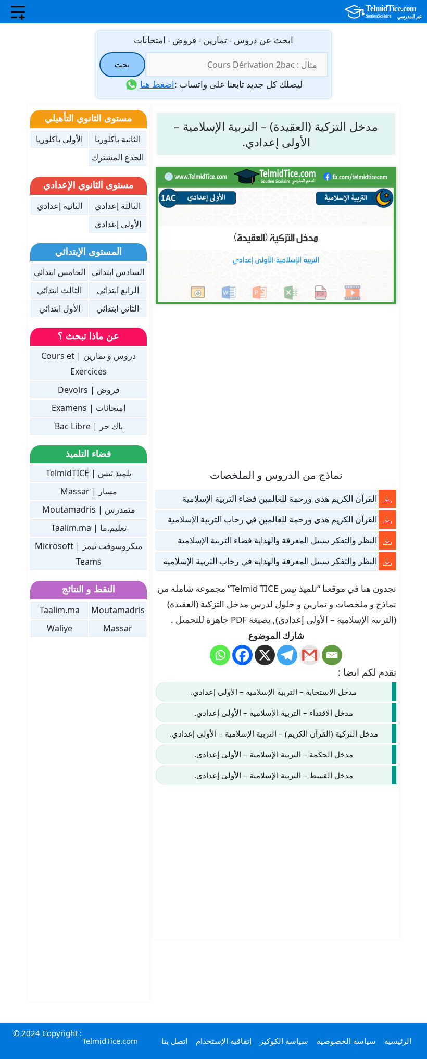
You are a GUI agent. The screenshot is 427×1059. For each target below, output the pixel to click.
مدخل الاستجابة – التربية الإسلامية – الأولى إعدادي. (274, 692)
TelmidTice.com (110, 1041)
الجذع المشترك (118, 157)
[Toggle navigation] (18, 12)
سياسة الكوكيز (284, 1041)
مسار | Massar (88, 491)
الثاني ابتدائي (117, 308)
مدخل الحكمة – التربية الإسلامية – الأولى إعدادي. (273, 754)
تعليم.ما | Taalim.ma (89, 527)
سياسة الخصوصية (346, 1041)
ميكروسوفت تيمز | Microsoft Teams (89, 553)
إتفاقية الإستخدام (224, 1041)
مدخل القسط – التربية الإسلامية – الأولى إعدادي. (273, 775)
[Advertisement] (276, 385)
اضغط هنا (157, 84)
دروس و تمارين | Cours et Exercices (88, 363)
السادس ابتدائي (118, 272)
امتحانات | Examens (88, 408)
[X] (265, 655)
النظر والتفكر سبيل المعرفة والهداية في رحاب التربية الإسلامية (270, 561)
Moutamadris (118, 610)
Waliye (59, 628)
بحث (122, 64)
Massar (117, 628)
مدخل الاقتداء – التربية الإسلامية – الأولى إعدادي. (273, 712)
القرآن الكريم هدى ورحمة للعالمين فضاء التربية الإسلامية (279, 498)
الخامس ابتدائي (59, 272)
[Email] (332, 655)
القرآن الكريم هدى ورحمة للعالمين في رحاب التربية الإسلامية (272, 519)
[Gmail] (309, 655)
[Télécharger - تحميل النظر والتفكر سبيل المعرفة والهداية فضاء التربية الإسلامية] (387, 540)
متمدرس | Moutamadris (88, 509)
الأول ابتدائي (59, 308)
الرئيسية (397, 1041)
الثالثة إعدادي (118, 205)
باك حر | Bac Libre (89, 426)
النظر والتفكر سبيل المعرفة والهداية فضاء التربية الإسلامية (277, 540)
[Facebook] (242, 655)
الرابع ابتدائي (118, 290)
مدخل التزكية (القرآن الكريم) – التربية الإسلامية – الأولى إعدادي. (274, 733)
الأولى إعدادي (118, 224)
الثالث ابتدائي (59, 290)
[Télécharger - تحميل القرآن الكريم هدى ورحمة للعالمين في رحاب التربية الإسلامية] (387, 519)
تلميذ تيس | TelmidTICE (88, 473)
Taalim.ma (60, 610)
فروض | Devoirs (89, 389)
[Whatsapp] (220, 655)
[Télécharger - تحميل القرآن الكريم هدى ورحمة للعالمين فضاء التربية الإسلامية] (387, 499)
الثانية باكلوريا (118, 139)
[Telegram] (287, 655)
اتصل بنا (174, 1041)
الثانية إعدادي (59, 205)
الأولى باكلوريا (59, 139)
